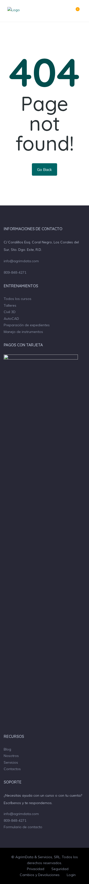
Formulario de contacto (23, 827)
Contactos (12, 769)
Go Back (44, 169)
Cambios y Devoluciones (40, 875)
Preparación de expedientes (27, 325)
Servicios (11, 762)
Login (71, 875)
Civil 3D (10, 312)
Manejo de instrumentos (23, 331)
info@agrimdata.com (21, 261)
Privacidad (35, 869)
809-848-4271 (15, 272)
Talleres (10, 305)
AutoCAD (11, 318)
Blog (7, 749)
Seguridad (59, 869)
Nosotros (11, 755)
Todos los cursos (17, 298)
